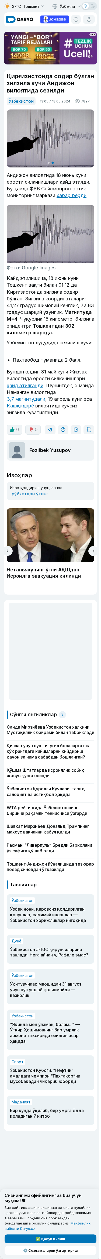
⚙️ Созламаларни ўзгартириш (50, 1250)
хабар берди (71, 195)
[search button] (76, 19)
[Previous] (8, 551)
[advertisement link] (54, 19)
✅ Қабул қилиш (50, 1239)
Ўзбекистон (21, 101)
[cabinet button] (89, 19)
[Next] (93, 551)
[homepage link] (19, 19)
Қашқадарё (20, 406)
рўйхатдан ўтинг (30, 493)
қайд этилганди (25, 385)
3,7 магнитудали (26, 399)
